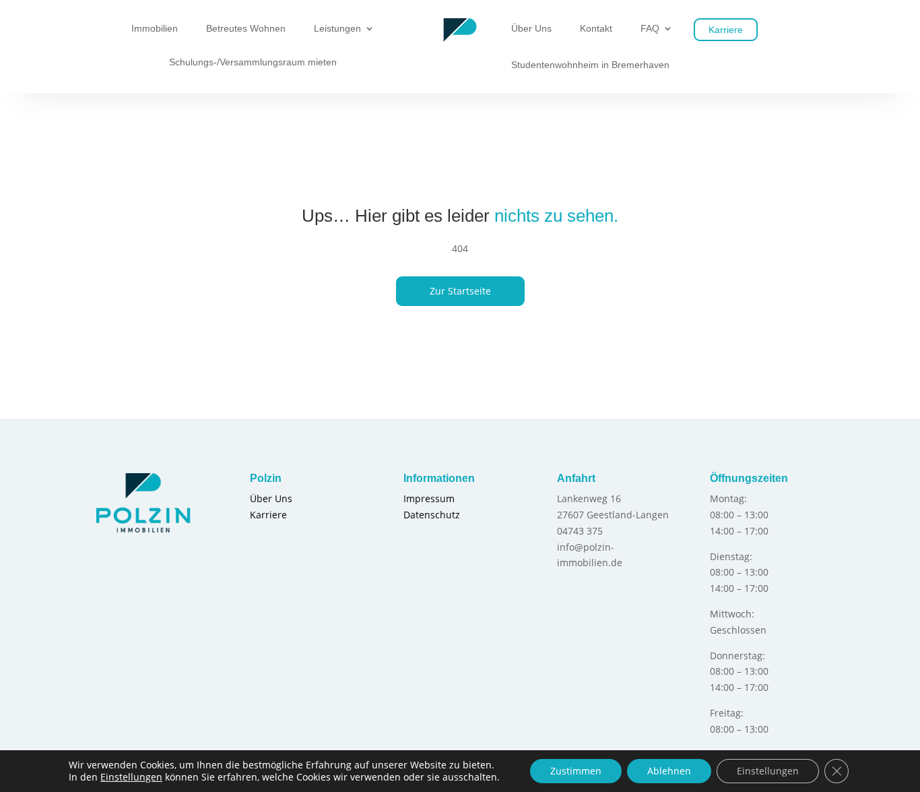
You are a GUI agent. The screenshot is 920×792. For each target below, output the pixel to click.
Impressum (429, 498)
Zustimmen (575, 770)
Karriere (726, 30)
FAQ (649, 29)
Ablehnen (669, 770)
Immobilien (154, 29)
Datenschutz (431, 514)
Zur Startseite (460, 290)
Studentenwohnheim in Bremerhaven (590, 65)
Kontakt (596, 29)
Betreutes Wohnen (246, 29)
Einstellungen (131, 777)
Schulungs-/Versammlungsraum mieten (253, 62)
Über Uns (531, 29)
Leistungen (337, 29)
